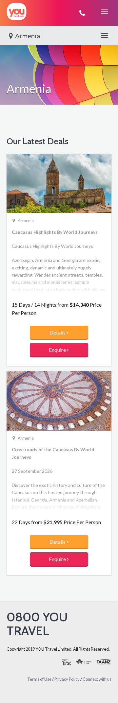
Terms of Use (39, 679)
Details (58, 332)
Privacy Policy (67, 679)
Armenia (27, 36)
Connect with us (97, 679)
